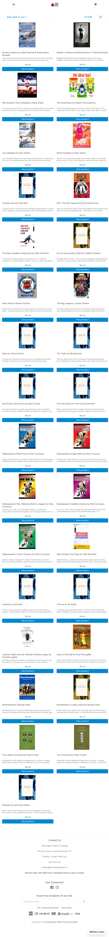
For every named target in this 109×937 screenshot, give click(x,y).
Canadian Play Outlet (53, 922)
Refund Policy (66, 908)
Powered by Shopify (70, 922)
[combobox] (51, 901)
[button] (100, 17)
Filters (88, 17)
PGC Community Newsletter (48, 908)
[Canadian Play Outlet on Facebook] (52, 888)
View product (27, 69)
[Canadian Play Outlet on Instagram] (57, 888)
